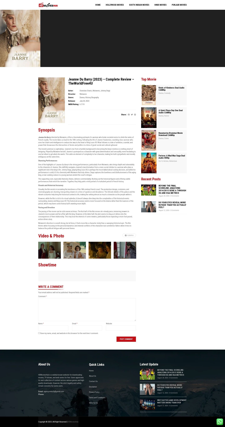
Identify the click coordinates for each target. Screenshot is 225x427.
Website (109, 324)
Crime (166, 138)
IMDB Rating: (73, 104)
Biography (95, 97)
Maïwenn (96, 91)
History (88, 97)
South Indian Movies (139, 5)
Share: (124, 114)
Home (98, 5)
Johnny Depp (105, 91)
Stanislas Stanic (86, 91)
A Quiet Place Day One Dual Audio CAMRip (171, 111)
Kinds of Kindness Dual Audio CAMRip (171, 89)
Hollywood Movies (115, 5)
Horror (166, 116)
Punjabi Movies (179, 5)
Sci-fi (161, 161)
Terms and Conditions (97, 397)
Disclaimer (93, 387)
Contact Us (93, 381)
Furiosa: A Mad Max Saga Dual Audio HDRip (172, 156)
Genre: (71, 97)
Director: (72, 94)
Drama (82, 97)
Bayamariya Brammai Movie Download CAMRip (171, 134)
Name (41, 324)
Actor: (70, 91)
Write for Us (93, 403)
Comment (42, 296)
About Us (92, 376)
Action (165, 161)
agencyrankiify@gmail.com (54, 391)
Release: (71, 101)
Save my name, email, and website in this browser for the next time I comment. (69, 333)
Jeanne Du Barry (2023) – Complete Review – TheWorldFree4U (101, 81)
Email (74, 324)
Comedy (167, 93)
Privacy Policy (94, 392)
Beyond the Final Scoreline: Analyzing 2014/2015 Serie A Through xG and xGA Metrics (172, 189)
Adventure (173, 161)
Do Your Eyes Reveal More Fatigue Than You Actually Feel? (172, 205)
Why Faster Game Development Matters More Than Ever (172, 401)
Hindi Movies (160, 5)
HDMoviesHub (73, 422)
